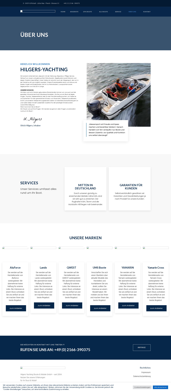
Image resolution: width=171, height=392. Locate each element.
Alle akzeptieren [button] (160, 387)
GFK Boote (87, 12)
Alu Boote (103, 12)
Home (63, 12)
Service (118, 12)
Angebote (74, 12)
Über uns (132, 12)
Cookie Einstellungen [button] (142, 387)
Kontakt (147, 12)
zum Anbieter (16, 308)
